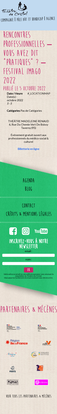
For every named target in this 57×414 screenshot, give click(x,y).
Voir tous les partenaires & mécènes (28, 396)
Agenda (29, 180)
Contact (28, 205)
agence (50, 18)
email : (28, 251)
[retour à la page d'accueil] (14, 4)
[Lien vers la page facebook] (13, 226)
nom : (28, 259)
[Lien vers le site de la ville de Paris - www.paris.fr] (12, 369)
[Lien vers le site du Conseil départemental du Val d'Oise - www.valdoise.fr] (46, 343)
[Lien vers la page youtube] (41, 226)
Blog (28, 189)
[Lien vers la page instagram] (26, 226)
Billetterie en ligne (28, 148)
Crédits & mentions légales (28, 214)
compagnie (7, 20)
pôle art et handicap (30, 19)
